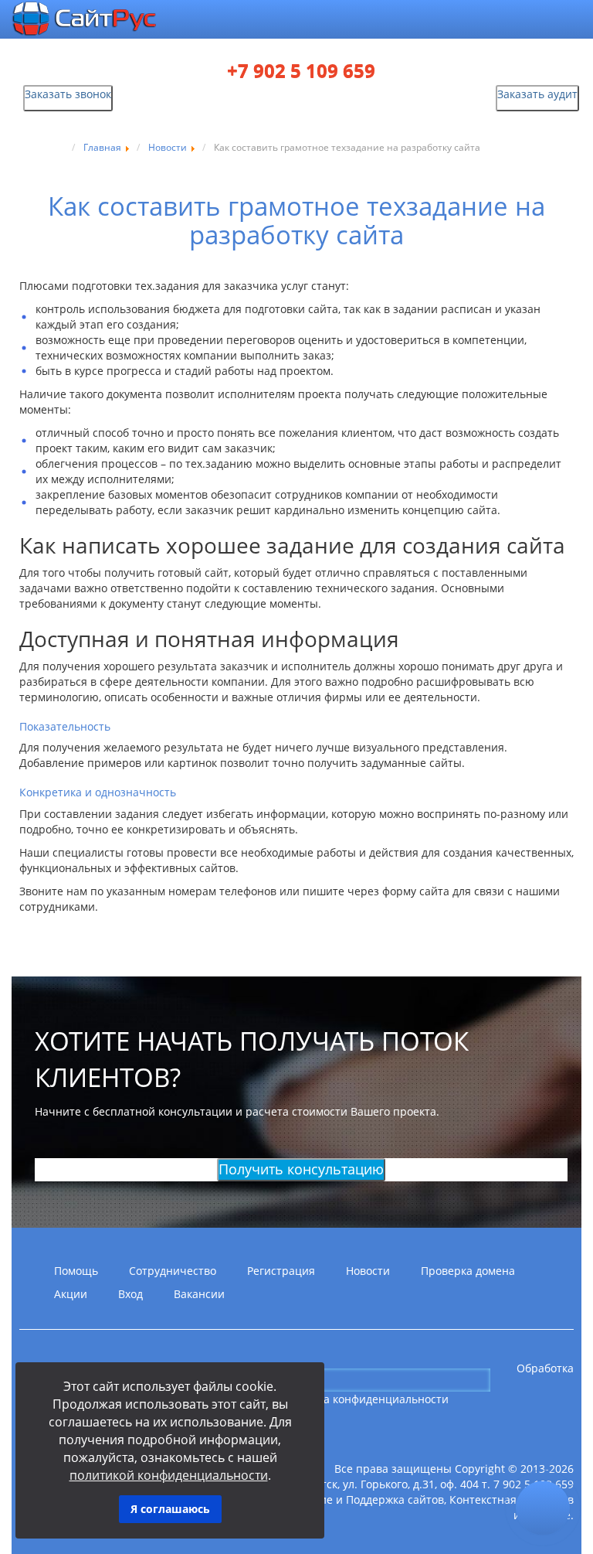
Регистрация (281, 1270)
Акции (70, 1293)
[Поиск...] (503, 1379)
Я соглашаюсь (170, 1508)
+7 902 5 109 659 (301, 71)
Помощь (76, 1270)
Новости (368, 1270)
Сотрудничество (172, 1270)
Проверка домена (468, 1270)
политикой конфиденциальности (168, 1475)
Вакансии (199, 1293)
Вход (130, 1293)
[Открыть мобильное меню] (523, 20)
